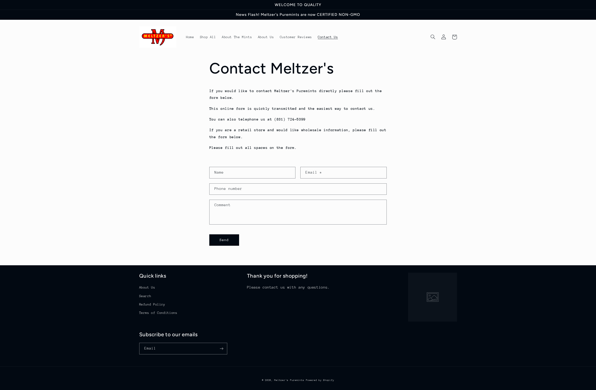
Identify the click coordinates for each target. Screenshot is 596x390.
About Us (147, 287)
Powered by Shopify (320, 380)
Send (224, 240)
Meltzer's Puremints (289, 380)
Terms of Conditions (158, 313)
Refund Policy (152, 304)
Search (145, 296)
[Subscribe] (221, 348)
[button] (433, 37)
